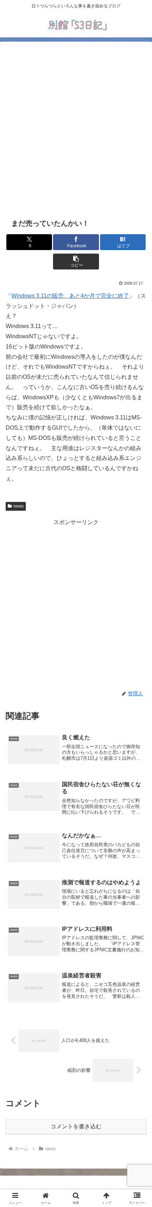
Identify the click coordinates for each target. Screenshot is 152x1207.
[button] (76, 261)
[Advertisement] (76, 129)
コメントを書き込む (76, 1126)
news (18, 506)
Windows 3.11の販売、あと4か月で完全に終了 (70, 296)
